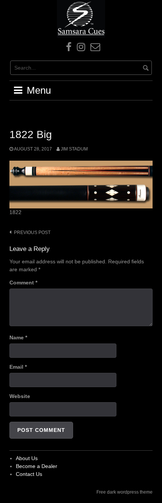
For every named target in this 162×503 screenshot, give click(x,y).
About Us (27, 458)
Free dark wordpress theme (124, 492)
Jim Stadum (74, 149)
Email (18, 367)
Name (18, 337)
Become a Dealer (36, 466)
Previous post (32, 232)
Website (19, 396)
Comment (23, 283)
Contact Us (29, 474)
